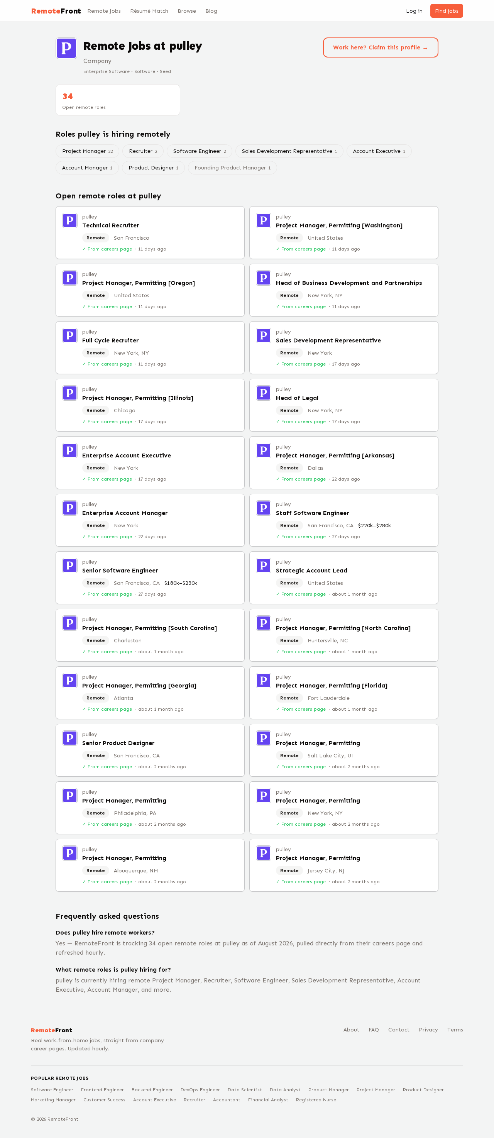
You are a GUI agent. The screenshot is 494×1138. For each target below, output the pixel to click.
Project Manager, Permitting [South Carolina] (149, 628)
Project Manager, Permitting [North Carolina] (343, 628)
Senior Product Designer (118, 743)
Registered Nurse (316, 1099)
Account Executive (379, 151)
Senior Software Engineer (120, 570)
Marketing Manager (53, 1099)
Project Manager (87, 151)
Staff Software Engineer (312, 513)
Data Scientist (245, 1089)
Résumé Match (149, 11)
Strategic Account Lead (311, 570)
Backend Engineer (152, 1089)
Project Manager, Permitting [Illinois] (137, 397)
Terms (455, 1029)
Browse (187, 11)
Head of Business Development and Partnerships (349, 282)
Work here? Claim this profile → (380, 47)
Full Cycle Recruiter (110, 340)
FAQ (374, 1029)
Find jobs (446, 11)
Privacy (428, 1029)
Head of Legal (297, 397)
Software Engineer (199, 151)
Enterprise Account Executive (126, 455)
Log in (414, 11)
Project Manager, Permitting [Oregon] (138, 282)
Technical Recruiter (110, 225)
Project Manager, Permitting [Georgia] (139, 685)
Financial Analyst (268, 1099)
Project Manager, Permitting (318, 743)
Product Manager (328, 1089)
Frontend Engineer (102, 1089)
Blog (211, 11)
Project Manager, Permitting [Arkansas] (335, 455)
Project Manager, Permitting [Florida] (331, 685)
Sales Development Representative (289, 151)
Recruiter (143, 151)
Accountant (226, 1099)
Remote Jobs (104, 11)
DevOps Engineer (200, 1089)
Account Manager (87, 167)
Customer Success (104, 1099)
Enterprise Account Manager (124, 513)
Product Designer (153, 167)
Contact (398, 1029)
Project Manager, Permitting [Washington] (339, 225)
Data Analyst (285, 1089)
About (351, 1029)
